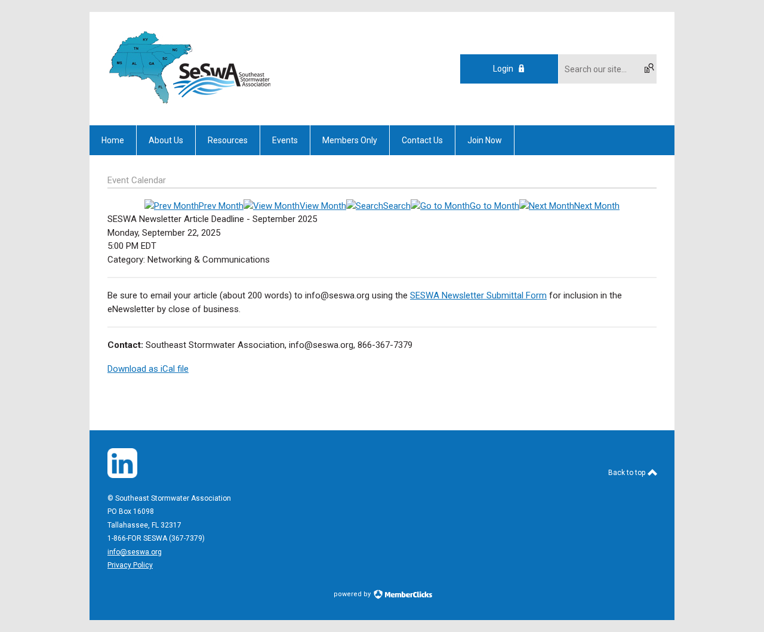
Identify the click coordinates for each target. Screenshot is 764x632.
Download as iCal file (148, 368)
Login (503, 68)
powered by (353, 594)
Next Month (597, 206)
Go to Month (494, 206)
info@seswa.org (134, 552)
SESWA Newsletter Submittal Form (478, 295)
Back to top (627, 472)
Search (397, 206)
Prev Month (221, 206)
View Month (323, 206)
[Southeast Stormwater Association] (191, 104)
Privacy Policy (130, 565)
